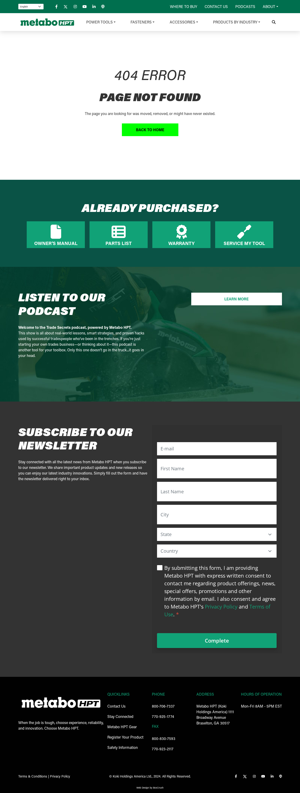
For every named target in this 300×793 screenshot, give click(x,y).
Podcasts (245, 6)
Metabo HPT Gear (122, 726)
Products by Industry (235, 21)
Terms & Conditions (32, 776)
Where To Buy (183, 6)
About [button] (269, 6)
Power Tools (99, 21)
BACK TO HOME (150, 129)
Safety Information (122, 747)
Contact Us (216, 6)
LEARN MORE (236, 298)
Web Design (142, 787)
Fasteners (141, 21)
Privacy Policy (221, 606)
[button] (270, 534)
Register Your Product (125, 737)
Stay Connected (120, 716)
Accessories (182, 21)
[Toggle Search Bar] (274, 22)
